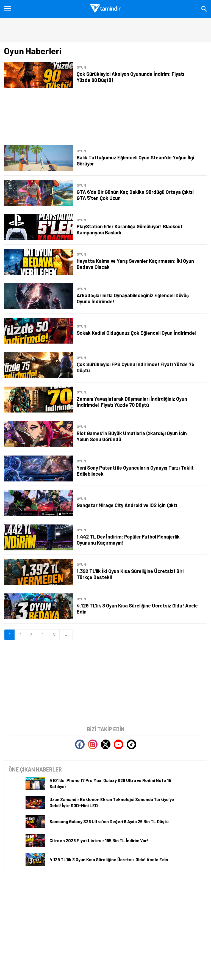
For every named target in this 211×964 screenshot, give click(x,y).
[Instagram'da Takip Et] (93, 744)
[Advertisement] (105, 116)
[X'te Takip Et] (105, 744)
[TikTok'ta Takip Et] (131, 744)
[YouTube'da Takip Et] (118, 744)
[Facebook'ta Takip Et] (80, 744)
